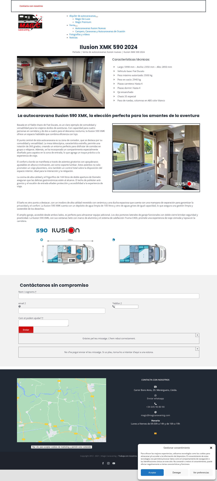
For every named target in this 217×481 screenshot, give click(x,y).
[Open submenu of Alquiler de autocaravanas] (97, 16)
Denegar (177, 472)
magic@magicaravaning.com (155, 415)
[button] (211, 447)
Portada (76, 52)
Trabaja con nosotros (127, 456)
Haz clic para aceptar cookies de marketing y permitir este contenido (61, 447)
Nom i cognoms (27, 291)
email (22, 303)
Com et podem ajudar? (30, 318)
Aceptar (152, 472)
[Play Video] (18, 58)
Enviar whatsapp (155, 398)
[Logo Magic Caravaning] (29, 13)
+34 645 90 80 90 (155, 406)
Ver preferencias (201, 472)
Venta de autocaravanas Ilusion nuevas (102, 52)
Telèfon (117, 303)
